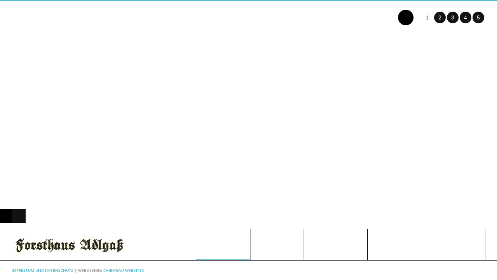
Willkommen (223, 244)
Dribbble (479, 270)
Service (464, 244)
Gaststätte (277, 244)
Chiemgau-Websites (123, 270)
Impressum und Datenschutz (42, 270)
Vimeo (467, 270)
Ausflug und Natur (405, 244)
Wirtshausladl (336, 244)
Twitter (441, 270)
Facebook (454, 270)
